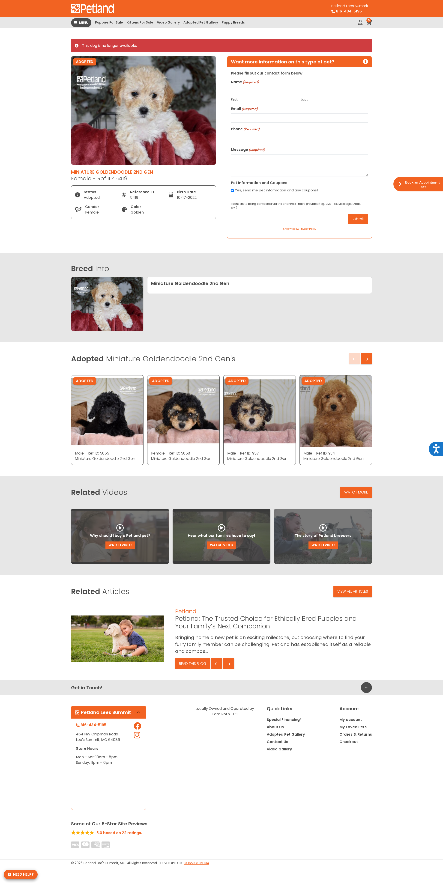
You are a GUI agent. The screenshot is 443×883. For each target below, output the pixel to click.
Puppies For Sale (109, 22)
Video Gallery (168, 22)
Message (248, 149)
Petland (185, 611)
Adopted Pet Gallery (200, 22)
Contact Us (277, 741)
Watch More (356, 492)
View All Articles (352, 591)
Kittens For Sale (140, 22)
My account (350, 719)
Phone (245, 129)
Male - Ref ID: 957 (243, 453)
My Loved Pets (353, 727)
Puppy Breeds (233, 22)
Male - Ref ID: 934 (319, 453)
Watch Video (120, 545)
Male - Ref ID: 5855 (92, 453)
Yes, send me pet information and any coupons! (276, 190)
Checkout (348, 741)
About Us (275, 727)
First (234, 99)
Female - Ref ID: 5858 (170, 453)
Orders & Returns (355, 734)
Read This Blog (192, 663)
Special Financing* (284, 719)
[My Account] (360, 22)
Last (304, 99)
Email (244, 108)
